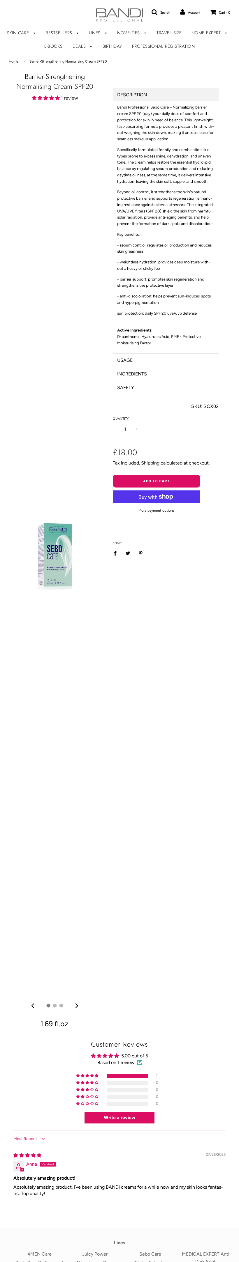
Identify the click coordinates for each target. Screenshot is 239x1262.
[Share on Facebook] (117, 553)
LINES (95, 33)
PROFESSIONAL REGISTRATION (163, 46)
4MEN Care (39, 1254)
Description (132, 95)
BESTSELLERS (60, 33)
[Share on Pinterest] (141, 553)
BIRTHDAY (112, 46)
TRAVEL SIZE (169, 33)
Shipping (150, 463)
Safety (125, 387)
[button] (46, 98)
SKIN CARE (19, 33)
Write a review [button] (119, 1117)
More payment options (156, 510)
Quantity (121, 419)
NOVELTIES (129, 33)
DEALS (80, 46)
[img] (32, 1005)
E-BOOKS (53, 46)
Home (13, 61)
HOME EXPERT (207, 33)
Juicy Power (95, 1254)
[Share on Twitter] (128, 553)
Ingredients (132, 374)
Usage (125, 360)
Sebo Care (150, 1254)
